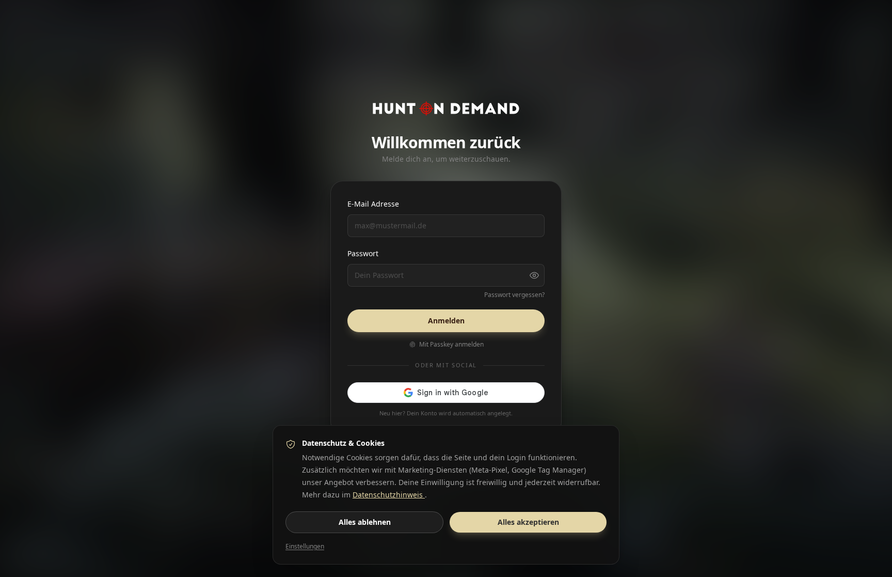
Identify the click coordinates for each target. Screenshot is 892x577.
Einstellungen (304, 546)
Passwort (362, 253)
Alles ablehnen (365, 522)
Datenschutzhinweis (389, 495)
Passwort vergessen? (514, 295)
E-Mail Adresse (373, 204)
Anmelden (446, 320)
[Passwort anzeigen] (534, 275)
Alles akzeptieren (528, 522)
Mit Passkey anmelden (451, 344)
